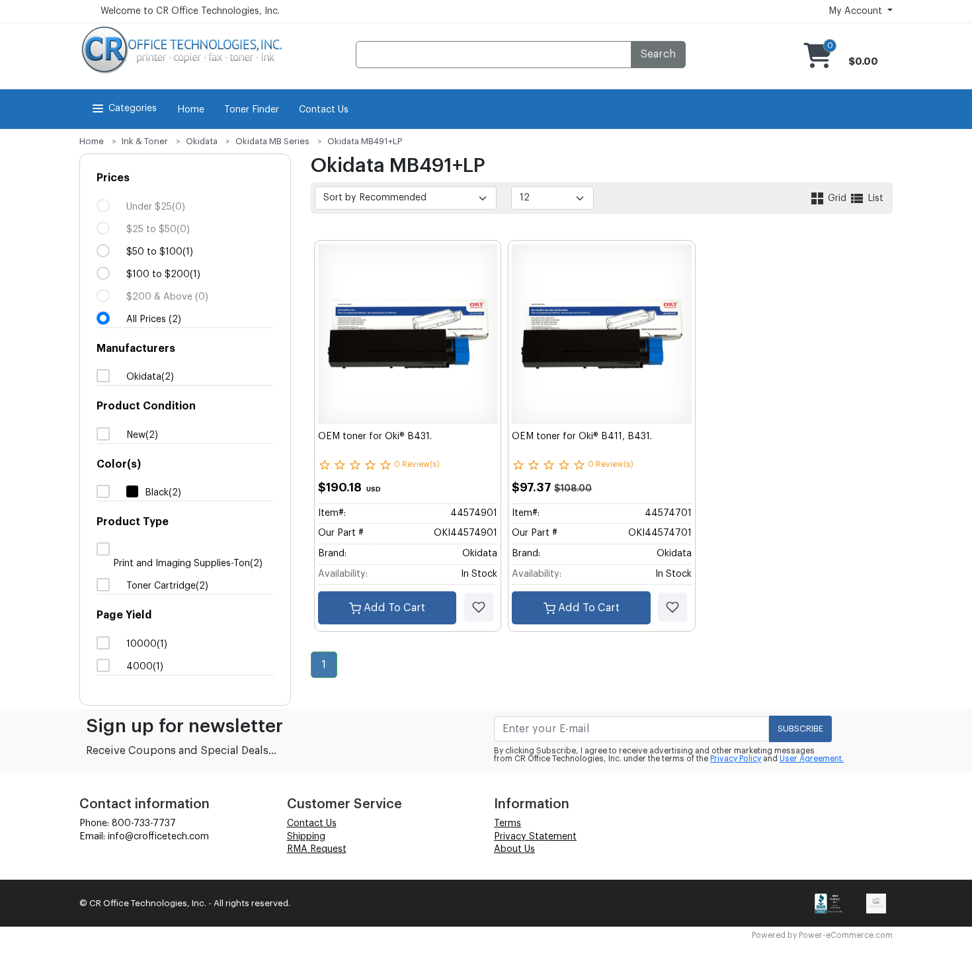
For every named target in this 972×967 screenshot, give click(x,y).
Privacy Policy (735, 759)
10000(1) (146, 644)
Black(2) (163, 492)
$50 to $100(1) (159, 252)
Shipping (306, 836)
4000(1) (144, 666)
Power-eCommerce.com (846, 935)
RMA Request (316, 849)
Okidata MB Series (272, 141)
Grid (837, 198)
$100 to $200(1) (163, 274)
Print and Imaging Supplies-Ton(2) (188, 563)
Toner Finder (251, 109)
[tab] (185, 249)
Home (190, 109)
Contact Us (323, 109)
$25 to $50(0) (158, 229)
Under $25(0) (155, 207)
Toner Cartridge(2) (167, 586)
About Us (514, 849)
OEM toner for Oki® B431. (375, 436)
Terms (507, 823)
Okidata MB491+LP (365, 141)
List (874, 198)
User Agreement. (812, 759)
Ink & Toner (145, 141)
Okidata (202, 141)
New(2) (142, 435)
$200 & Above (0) (167, 297)
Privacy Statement (535, 836)
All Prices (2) (153, 319)
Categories (132, 108)
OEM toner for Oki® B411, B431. (582, 436)
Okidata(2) (150, 377)
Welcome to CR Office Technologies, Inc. (190, 11)
